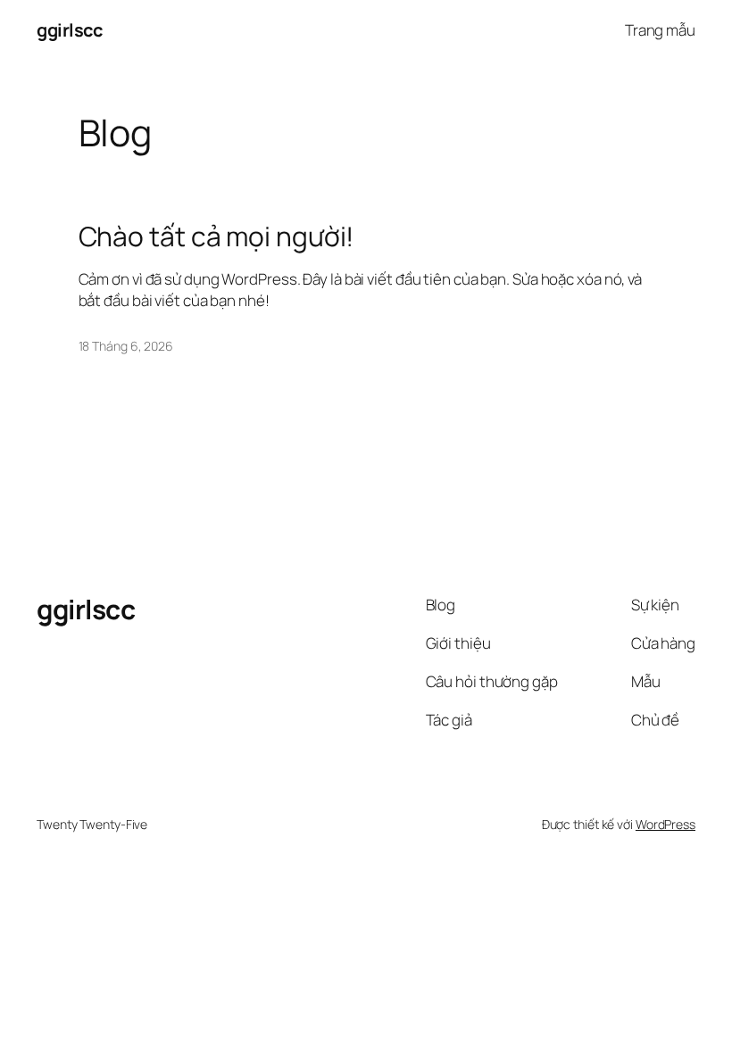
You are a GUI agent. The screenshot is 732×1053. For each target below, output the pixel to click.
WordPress (665, 824)
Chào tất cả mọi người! (216, 236)
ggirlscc (69, 30)
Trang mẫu (660, 30)
